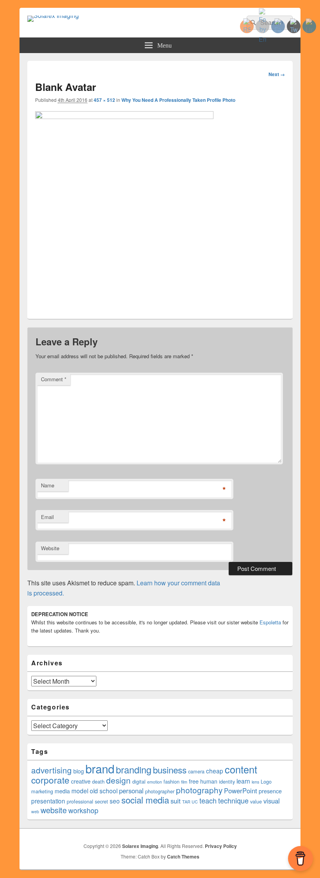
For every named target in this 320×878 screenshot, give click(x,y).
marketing (42, 791)
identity (227, 781)
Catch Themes (183, 856)
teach (208, 800)
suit (176, 800)
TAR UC (190, 802)
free (194, 781)
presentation (48, 800)
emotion (154, 782)
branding (133, 769)
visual (271, 800)
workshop (83, 810)
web (35, 811)
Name (47, 485)
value (256, 801)
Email (47, 517)
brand (99, 768)
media (62, 791)
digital (139, 781)
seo (115, 800)
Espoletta (270, 622)
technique (233, 800)
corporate (50, 779)
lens (255, 782)
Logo (266, 781)
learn (243, 781)
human (208, 781)
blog (78, 771)
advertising (51, 770)
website (54, 810)
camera (196, 771)
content (241, 769)
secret (101, 801)
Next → (276, 74)
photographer (159, 791)
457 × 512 (104, 99)
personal (131, 790)
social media (145, 799)
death (98, 781)
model (79, 790)
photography (199, 790)
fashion (172, 781)
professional (80, 801)
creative (81, 781)
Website (50, 548)
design (118, 780)
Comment (53, 379)
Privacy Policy (221, 846)
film (184, 782)
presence (270, 791)
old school (103, 790)
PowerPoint (240, 790)
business (170, 769)
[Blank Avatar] (124, 116)
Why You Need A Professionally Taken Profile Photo (178, 99)
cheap (214, 770)
